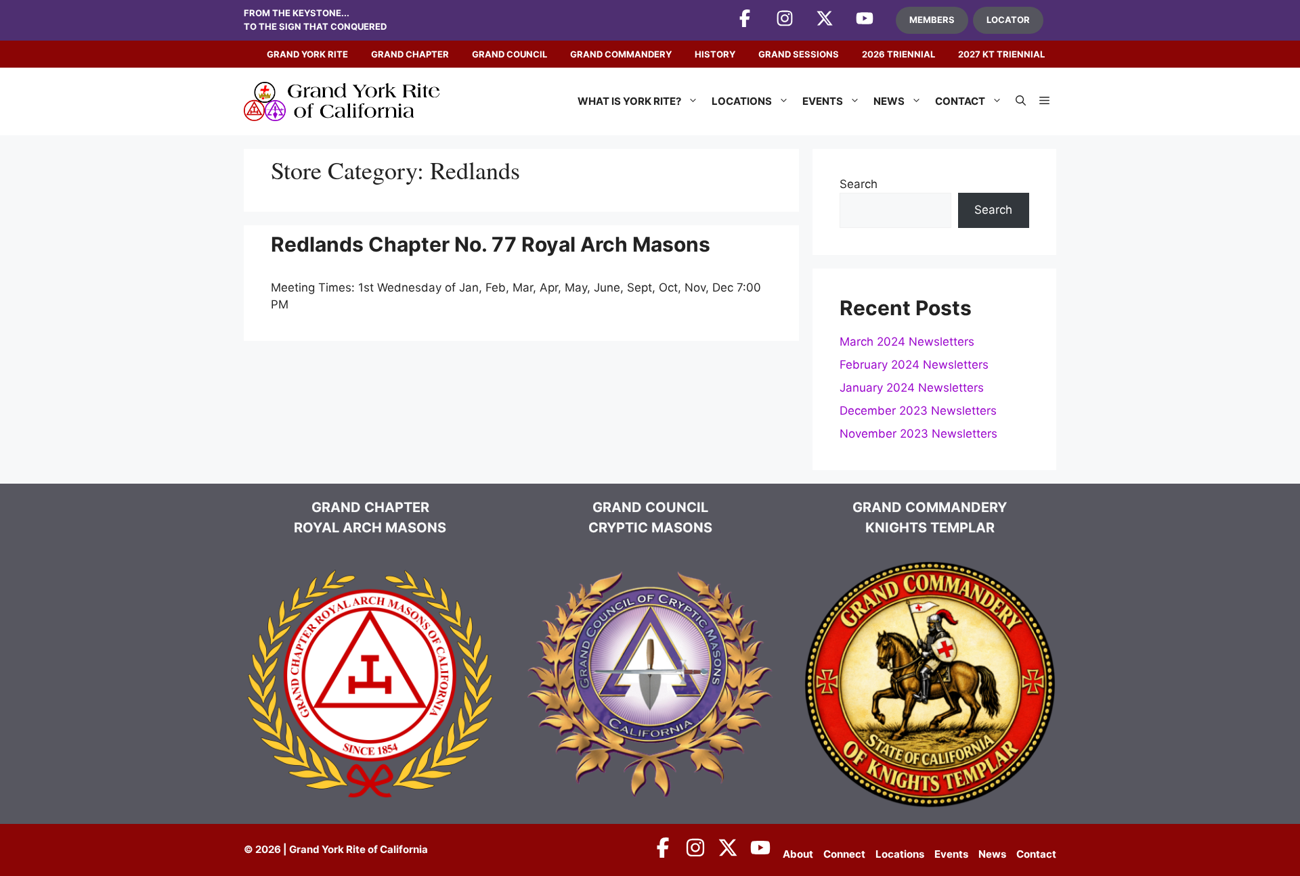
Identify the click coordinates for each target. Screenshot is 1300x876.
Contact (1036, 854)
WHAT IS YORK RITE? (629, 101)
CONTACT (960, 101)
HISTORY (715, 54)
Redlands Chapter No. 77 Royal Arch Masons (490, 244)
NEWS (889, 101)
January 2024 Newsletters (912, 387)
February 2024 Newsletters (914, 364)
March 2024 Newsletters (907, 341)
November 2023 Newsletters (918, 433)
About (798, 854)
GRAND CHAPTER (410, 54)
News (992, 854)
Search (859, 184)
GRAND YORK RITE (307, 54)
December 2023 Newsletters (918, 410)
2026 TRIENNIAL (898, 54)
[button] (1021, 101)
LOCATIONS (742, 101)
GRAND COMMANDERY (621, 54)
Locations (899, 854)
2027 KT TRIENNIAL (1001, 54)
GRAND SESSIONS (798, 54)
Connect (844, 854)
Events (951, 854)
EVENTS (822, 101)
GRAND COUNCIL (509, 54)
